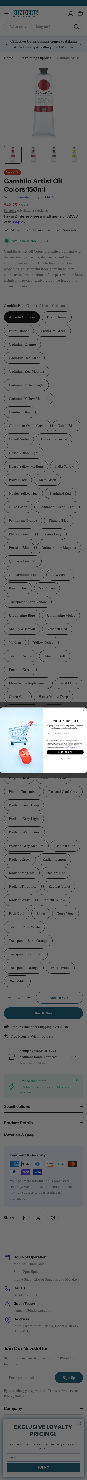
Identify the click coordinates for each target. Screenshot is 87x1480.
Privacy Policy (68, 747)
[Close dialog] (84, 710)
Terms (74, 747)
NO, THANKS (65, 758)
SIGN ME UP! (65, 752)
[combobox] (50, 733)
